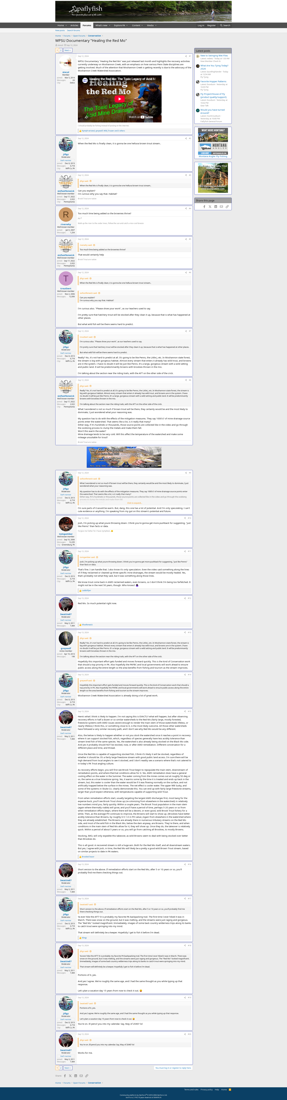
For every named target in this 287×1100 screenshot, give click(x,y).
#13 (189, 632)
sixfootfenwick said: (88, 293)
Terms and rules (191, 1089)
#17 (189, 898)
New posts (60, 30)
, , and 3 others (103, 131)
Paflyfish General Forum (211, 121)
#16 (189, 864)
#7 (190, 331)
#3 (190, 175)
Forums (87, 25)
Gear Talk (204, 105)
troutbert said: (86, 337)
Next (67, 50)
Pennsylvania (69, 201)
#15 (189, 711)
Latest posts (203, 50)
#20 (189, 1034)
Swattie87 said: (86, 904)
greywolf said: (86, 680)
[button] (66, 25)
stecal (60, 45)
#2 (190, 138)
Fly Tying (204, 77)
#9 (190, 473)
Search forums (73, 30)
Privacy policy (207, 1089)
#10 (189, 518)
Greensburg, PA (68, 544)
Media (150, 25)
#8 (190, 380)
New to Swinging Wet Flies (214, 55)
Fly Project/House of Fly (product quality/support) (213, 95)
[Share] (186, 56)
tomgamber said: (87, 557)
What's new (101, 25)
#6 (190, 272)
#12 (189, 598)
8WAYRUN (157, 1097)
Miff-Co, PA (70, 168)
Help (217, 1089)
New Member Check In (210, 61)
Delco (72, 82)
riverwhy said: (86, 245)
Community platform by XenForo (143, 1095)
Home (61, 25)
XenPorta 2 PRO (132, 1097)
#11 (189, 551)
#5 (190, 239)
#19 (189, 997)
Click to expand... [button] (134, 503)
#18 (189, 945)
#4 (190, 208)
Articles (74, 25)
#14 (189, 674)
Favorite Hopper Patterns (213, 81)
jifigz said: (84, 181)
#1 (190, 56)
